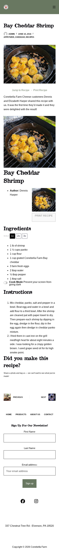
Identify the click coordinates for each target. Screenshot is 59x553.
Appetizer (9, 37)
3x (24, 236)
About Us (35, 414)
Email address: (29, 464)
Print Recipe (40, 90)
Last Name (29, 448)
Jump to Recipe (20, 90)
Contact (48, 414)
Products (21, 414)
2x (18, 236)
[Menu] (54, 7)
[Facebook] (22, 501)
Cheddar (20, 37)
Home (9, 414)
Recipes (30, 37)
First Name (29, 431)
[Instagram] (36, 501)
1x (12, 236)
